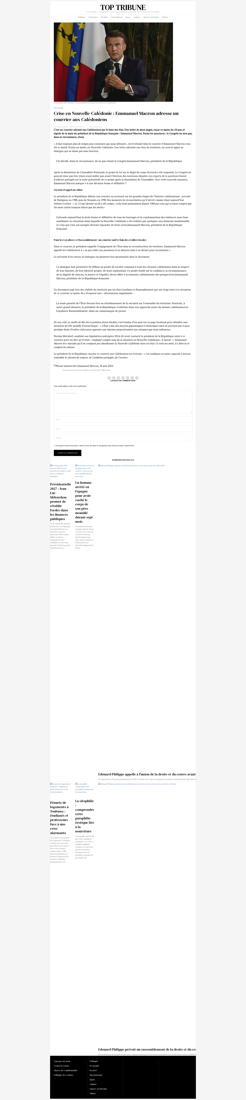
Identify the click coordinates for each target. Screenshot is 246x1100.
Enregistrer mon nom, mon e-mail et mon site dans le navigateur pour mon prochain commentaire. (95, 445)
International (96, 1075)
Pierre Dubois (62, 127)
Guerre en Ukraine (98, 1088)
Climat (93, 1093)
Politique (58, 108)
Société (93, 1070)
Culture (93, 1084)
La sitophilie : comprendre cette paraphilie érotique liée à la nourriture (84, 816)
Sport (92, 1079)
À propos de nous (62, 1061)
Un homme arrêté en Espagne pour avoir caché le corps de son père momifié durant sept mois (84, 502)
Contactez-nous (61, 1065)
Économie (94, 1065)
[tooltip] (173, 7)
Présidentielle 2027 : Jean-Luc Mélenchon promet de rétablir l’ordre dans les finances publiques (60, 501)
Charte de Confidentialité (66, 1070)
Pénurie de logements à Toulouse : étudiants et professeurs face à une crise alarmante (59, 818)
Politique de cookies (63, 1075)
